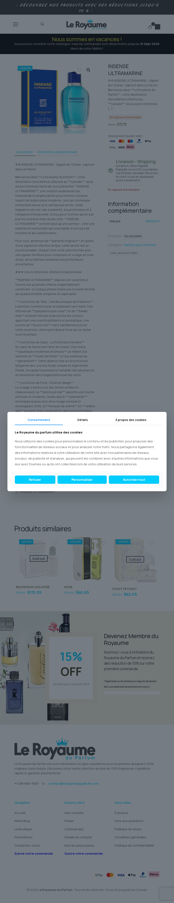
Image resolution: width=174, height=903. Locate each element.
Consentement (39, 420)
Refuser (35, 479)
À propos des (130, 420)
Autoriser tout (134, 479)
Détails (82, 420)
